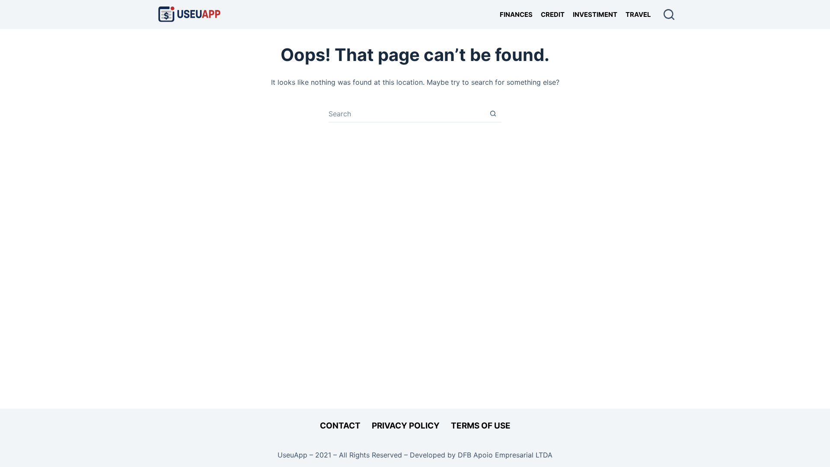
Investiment (595, 14)
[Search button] (493, 113)
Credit (553, 14)
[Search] (669, 14)
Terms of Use (481, 426)
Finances (516, 14)
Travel (638, 14)
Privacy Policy (406, 426)
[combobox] (407, 113)
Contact (340, 426)
